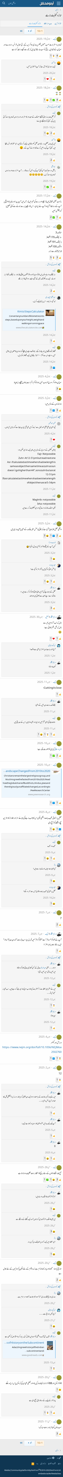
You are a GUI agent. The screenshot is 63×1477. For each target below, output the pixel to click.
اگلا (31, 31)
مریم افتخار (53, 588)
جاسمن (54, 63)
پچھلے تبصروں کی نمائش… (53, 107)
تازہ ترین (58, 23)
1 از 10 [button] (40, 31)
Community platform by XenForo (36, 1470)
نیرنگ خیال (52, 645)
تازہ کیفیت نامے (35, 23)
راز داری (43, 1464)
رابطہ (59, 1464)
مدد (37, 1464)
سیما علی (53, 167)
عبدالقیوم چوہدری (50, 297)
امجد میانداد (52, 565)
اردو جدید (49, 1458)
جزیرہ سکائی (58, 749)
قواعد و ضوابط (51, 1464)
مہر (58, 1458)
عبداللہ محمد (43, 968)
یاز (55, 865)
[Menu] (58, 3)
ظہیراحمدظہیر (52, 423)
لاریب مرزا (52, 543)
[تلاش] (4, 3)
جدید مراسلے (48, 23)
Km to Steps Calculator (30, 312)
